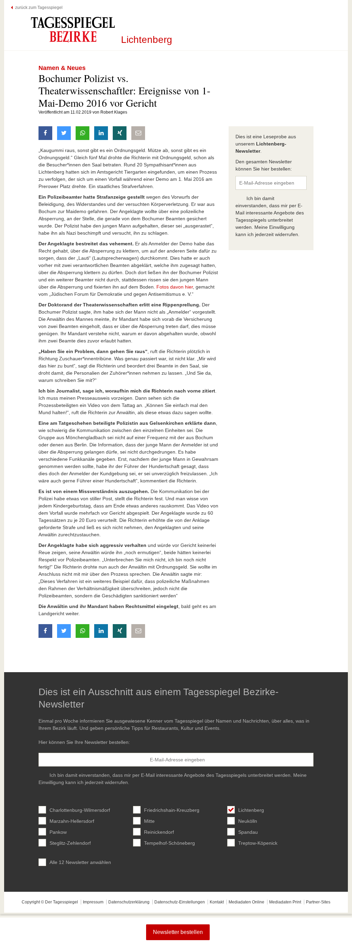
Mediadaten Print (285, 902)
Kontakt (217, 902)
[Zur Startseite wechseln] (73, 29)
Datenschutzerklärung (129, 902)
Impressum (93, 902)
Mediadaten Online (246, 902)
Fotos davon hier (174, 287)
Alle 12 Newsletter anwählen (80, 862)
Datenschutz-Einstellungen (179, 902)
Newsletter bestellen (178, 932)
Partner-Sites (318, 902)
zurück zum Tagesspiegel (39, 7)
